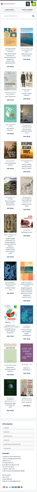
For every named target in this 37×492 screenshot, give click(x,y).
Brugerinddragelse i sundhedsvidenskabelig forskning (26, 284)
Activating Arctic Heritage (10, 198)
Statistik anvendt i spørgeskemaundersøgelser (10, 325)
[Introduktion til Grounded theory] (26, 123)
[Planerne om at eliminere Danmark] (26, 396)
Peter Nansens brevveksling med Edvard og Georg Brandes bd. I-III (27, 199)
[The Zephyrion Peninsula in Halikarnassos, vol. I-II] (10, 395)
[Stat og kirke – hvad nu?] (26, 361)
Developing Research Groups (27, 161)
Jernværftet (27, 230)
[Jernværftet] (26, 227)
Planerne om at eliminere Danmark (26, 399)
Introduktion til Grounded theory (27, 126)
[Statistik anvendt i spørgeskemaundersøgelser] (10, 322)
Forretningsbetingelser (12, 444)
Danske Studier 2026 (10, 365)
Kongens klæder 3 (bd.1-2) (27, 90)
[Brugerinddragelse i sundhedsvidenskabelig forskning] (26, 280)
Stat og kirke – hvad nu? (26, 364)
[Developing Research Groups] (26, 158)
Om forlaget (8, 436)
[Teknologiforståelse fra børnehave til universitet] (10, 46)
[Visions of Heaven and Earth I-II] (10, 232)
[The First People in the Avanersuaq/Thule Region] (26, 46)
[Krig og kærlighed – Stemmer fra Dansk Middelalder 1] (10, 280)
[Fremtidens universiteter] (26, 323)
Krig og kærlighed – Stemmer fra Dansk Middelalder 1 (10, 284)
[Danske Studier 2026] (10, 362)
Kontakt (6, 440)
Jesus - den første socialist (10, 125)
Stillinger (7, 448)
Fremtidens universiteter (26, 326)
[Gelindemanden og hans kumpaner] (10, 90)
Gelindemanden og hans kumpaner (10, 93)
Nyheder (6, 432)
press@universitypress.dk (10, 465)
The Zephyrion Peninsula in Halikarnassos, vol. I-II (10, 399)
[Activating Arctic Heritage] (10, 194)
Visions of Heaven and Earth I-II (10, 235)
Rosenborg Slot (10, 161)
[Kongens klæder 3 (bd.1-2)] (26, 87)
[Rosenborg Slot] (10, 158)
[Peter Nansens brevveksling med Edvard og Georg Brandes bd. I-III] (26, 194)
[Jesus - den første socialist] (10, 122)
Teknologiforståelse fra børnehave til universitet (10, 50)
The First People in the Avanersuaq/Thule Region (26, 50)
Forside (6, 428)
